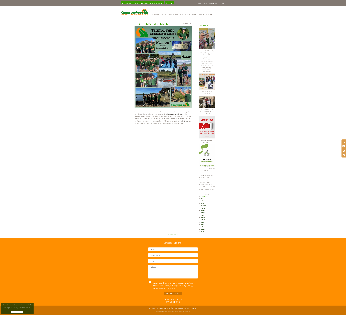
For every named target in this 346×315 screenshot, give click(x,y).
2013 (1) (203, 222)
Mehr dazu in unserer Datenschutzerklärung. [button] (17, 308)
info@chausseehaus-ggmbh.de (152, 3)
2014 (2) (203, 220)
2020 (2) (203, 210)
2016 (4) (203, 217)
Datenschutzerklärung (159, 288)
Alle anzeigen (205, 196)
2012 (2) (203, 224)
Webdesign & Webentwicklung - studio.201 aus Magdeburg (173, 311)
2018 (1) (203, 215)
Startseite (155, 14)
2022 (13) (203, 206)
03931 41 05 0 (173, 302)
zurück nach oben (173, 234)
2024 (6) (203, 201)
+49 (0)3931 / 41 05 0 (130, 3)
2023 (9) (203, 203)
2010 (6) (203, 229)
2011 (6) (203, 227)
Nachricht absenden (173, 293)
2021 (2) (203, 208)
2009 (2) (203, 232)
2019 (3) (203, 213)
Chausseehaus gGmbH (163, 308)
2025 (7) (203, 198)
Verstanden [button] (17, 312)
